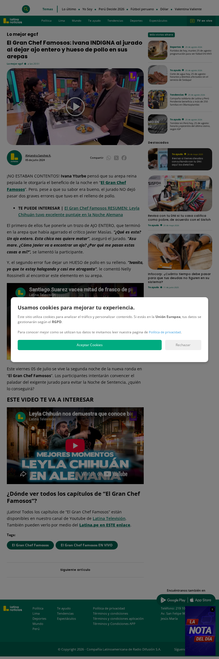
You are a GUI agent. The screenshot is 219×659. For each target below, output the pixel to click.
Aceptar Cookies (90, 344)
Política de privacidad (165, 332)
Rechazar (183, 344)
